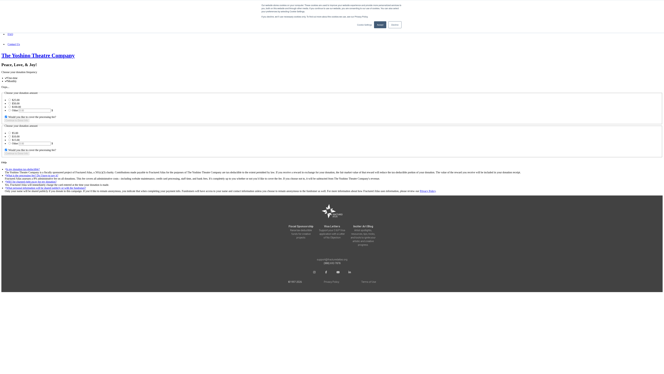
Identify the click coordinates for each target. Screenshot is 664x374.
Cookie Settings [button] (364, 24)
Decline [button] (395, 24)
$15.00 (16, 140)
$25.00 (16, 100)
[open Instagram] (314, 273)
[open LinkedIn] (349, 273)
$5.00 (15, 133)
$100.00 (16, 106)
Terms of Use (368, 281)
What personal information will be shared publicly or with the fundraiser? (46, 187)
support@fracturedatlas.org (332, 259)
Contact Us (14, 44)
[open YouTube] (337, 273)
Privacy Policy (428, 191)
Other (15, 110)
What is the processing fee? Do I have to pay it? (32, 175)
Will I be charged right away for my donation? (31, 181)
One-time (12, 78)
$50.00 (16, 103)
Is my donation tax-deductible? (23, 169)
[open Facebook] (326, 273)
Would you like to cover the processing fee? (32, 116)
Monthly (12, 81)
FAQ (10, 34)
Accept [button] (380, 24)
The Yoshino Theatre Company (38, 55)
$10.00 (16, 136)
